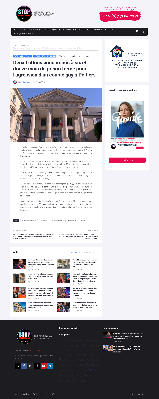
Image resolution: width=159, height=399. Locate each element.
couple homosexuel (58, 221)
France (28, 56)
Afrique (62, 346)
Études (83, 381)
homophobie (72, 221)
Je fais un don (127, 160)
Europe (67, 354)
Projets (62, 370)
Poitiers (83, 221)
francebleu (74, 187)
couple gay (44, 221)
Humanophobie (88, 359)
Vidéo (76, 380)
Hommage (73, 360)
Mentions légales (22, 394)
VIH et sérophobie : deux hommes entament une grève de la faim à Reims (126, 348)
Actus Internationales (83, 340)
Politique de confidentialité (43, 394)
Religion (69, 370)
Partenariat (72, 365)
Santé (77, 370)
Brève (60, 350)
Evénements (76, 355)
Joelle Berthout (24, 82)
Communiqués (71, 350)
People (81, 364)
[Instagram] (31, 366)
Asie (67, 346)
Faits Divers (25, 45)
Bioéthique (94, 346)
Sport (95, 370)
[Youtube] (44, 366)
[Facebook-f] (24, 366)
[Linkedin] (50, 366)
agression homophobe (29, 221)
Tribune (92, 376)
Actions (63, 340)
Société (86, 370)
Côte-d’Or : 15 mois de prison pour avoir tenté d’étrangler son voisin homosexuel (41, 276)
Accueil (15, 45)
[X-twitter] (18, 366)
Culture (83, 350)
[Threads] (37, 366)
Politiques (93, 364)
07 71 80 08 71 (35, 351)
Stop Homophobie (49, 56)
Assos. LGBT (79, 345)
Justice (37, 56)
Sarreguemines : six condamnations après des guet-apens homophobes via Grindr (41, 305)
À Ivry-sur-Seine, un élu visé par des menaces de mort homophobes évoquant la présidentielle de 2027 (128, 336)
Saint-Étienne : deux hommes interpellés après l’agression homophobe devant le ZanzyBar (85, 305)
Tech (88, 376)
